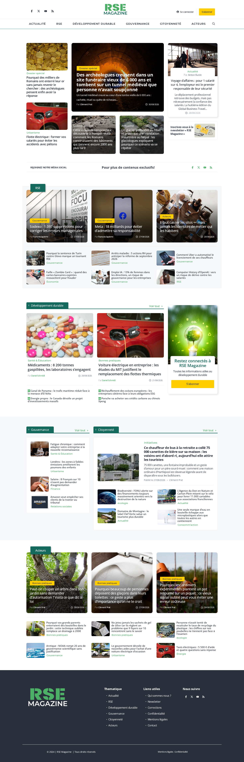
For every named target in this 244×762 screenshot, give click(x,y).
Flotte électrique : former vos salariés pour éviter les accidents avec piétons (46, 140)
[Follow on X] (38, 11)
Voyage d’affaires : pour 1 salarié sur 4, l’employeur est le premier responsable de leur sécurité (192, 85)
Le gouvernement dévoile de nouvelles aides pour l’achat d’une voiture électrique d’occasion (131, 648)
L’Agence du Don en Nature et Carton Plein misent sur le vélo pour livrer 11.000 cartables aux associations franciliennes (195, 495)
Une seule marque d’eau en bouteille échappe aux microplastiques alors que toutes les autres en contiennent (193, 515)
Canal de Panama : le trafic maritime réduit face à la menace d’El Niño (59, 392)
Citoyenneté (170, 23)
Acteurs (199, 23)
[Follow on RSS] (52, 11)
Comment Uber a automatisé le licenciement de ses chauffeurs (195, 256)
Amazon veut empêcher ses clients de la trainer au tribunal (66, 499)
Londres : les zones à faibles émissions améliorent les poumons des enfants (66, 464)
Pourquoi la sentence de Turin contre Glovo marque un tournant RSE (66, 256)
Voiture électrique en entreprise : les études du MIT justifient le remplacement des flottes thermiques (129, 369)
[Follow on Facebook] (31, 11)
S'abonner (207, 11)
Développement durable (94, 23)
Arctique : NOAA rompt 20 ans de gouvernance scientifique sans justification (66, 648)
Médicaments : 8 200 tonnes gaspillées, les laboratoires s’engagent (59, 367)
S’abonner (192, 384)
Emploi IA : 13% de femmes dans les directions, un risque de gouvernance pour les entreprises (131, 274)
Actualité (37, 23)
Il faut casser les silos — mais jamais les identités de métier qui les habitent (186, 226)
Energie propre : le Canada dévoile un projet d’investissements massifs (55, 400)
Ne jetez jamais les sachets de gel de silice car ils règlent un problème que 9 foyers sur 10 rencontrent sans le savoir (131, 627)
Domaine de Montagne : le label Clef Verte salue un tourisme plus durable (133, 513)
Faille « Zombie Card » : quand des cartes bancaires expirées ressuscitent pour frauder (66, 274)
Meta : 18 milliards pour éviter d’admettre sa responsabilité (118, 228)
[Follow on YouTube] (45, 11)
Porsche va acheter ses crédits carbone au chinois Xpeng (129, 400)
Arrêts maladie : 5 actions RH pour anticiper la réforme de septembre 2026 (131, 256)
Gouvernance (138, 23)
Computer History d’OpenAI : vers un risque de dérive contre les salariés (196, 274)
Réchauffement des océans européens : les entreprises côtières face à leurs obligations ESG (126, 392)
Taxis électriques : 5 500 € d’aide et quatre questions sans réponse (196, 648)
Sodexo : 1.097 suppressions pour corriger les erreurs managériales (56, 228)
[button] (213, 24)
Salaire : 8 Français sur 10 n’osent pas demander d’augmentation (65, 482)
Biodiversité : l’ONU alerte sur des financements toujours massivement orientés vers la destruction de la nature (135, 495)
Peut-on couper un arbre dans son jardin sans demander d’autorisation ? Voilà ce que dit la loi (57, 595)
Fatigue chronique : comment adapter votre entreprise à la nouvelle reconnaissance (67, 446)
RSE (59, 23)
